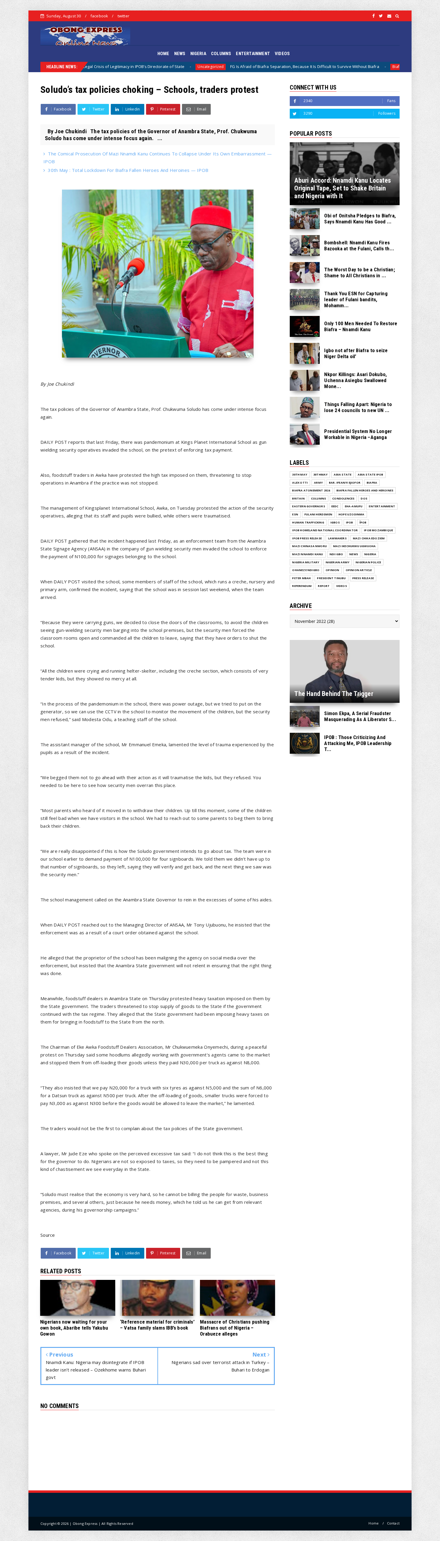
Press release (363, 578)
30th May (299, 474)
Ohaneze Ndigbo (305, 570)
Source (47, 1235)
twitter (123, 16)
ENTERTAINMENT (253, 53)
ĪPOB (363, 522)
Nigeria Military (305, 562)
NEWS (180, 53)
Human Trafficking (308, 522)
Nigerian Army (338, 562)
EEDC (335, 506)
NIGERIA (198, 53)
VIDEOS (282, 53)
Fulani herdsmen (318, 514)
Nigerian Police (368, 562)
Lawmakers (337, 538)
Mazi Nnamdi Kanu (307, 554)
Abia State (342, 474)
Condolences (343, 498)
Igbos (335, 522)
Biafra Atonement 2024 (311, 490)
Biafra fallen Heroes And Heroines (365, 490)
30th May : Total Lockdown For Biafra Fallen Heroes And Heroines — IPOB (128, 170)
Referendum (302, 586)
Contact (393, 1523)
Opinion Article (359, 570)
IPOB (349, 522)
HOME (163, 53)
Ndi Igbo (336, 554)
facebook (99, 16)
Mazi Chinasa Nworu (309, 546)
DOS (364, 498)
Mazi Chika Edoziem (369, 538)
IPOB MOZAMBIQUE (378, 530)
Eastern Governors (308, 506)
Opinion (332, 570)
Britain (298, 498)
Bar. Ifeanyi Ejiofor (344, 483)
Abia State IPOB (370, 474)
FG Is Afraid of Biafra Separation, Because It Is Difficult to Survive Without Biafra (211, 66)
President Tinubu (331, 578)
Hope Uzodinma (352, 514)
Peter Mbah (301, 578)
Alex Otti (300, 483)
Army (318, 483)
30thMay (320, 474)
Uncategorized (117, 66)
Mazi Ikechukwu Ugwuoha (354, 546)
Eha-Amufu (354, 506)
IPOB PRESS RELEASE (307, 538)
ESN (295, 514)
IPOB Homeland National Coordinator (325, 530)
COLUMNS (221, 53)
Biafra (304, 66)
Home (373, 1523)
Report (324, 586)
